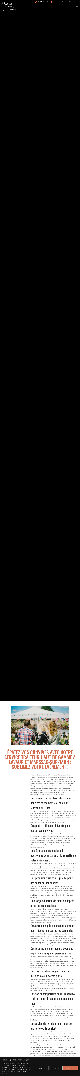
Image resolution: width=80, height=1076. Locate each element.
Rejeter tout (56, 1068)
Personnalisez (41, 1068)
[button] (76, 6)
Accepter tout (70, 1068)
